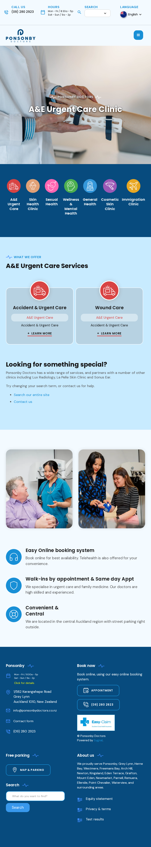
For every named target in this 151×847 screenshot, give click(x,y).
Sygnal (98, 740)
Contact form (23, 721)
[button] (97, 13)
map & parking (32, 770)
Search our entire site (31, 394)
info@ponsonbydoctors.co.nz (35, 710)
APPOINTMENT (102, 690)
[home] (23, 36)
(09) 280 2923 (24, 731)
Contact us (23, 401)
